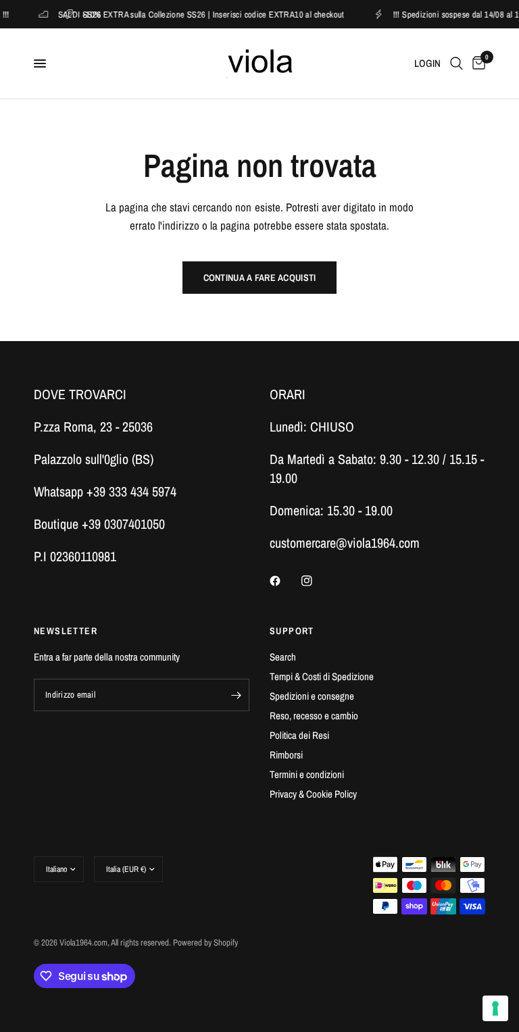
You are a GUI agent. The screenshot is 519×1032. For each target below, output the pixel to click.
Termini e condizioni (307, 774)
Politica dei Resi (299, 735)
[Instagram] (316, 581)
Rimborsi (286, 755)
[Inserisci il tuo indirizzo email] (235, 695)
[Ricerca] (456, 63)
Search (283, 657)
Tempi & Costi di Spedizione (322, 676)
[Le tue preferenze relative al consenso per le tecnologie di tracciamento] (495, 1008)
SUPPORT (292, 631)
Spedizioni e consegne (312, 696)
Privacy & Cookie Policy (313, 794)
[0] (476, 63)
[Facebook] (284, 581)
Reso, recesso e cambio (314, 715)
